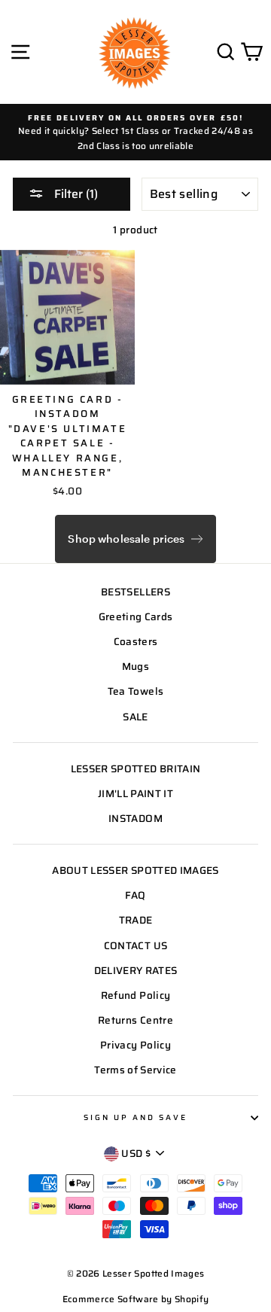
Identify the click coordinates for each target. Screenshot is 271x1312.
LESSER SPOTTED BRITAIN (135, 769)
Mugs (135, 666)
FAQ (135, 895)
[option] (135, 132)
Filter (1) (74, 193)
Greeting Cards (136, 617)
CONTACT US (135, 946)
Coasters (136, 642)
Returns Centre (135, 1020)
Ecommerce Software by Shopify (135, 1299)
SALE (135, 717)
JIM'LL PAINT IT (135, 794)
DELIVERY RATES (136, 971)
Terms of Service (135, 1070)
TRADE (136, 920)
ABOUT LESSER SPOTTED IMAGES (135, 870)
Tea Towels (135, 691)
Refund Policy (135, 995)
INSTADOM (135, 818)
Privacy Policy (135, 1045)
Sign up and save (136, 1117)
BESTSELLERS (135, 592)
